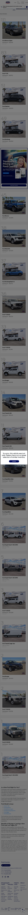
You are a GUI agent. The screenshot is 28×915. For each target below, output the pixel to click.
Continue (14, 461)
